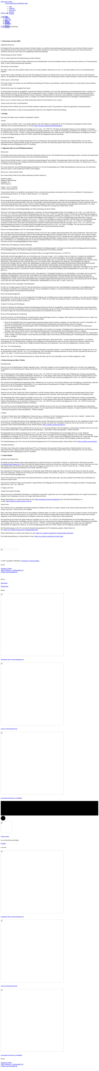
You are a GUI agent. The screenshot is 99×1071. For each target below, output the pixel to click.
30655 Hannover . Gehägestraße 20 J (12, 570)
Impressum (4, 583)
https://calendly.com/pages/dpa (87, 441)
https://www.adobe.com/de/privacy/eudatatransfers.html (21, 530)
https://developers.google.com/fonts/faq (47, 499)
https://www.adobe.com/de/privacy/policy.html (49, 536)
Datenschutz (4, 586)
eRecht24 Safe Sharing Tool (11, 464)
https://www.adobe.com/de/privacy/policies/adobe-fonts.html (54, 533)
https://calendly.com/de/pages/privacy (54, 424)
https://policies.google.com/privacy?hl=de (18, 501)
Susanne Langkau (6, 568)
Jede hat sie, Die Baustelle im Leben (9, 728)
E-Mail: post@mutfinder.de (9, 572)
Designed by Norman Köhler (30, 561)
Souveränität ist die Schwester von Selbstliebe (11, 798)
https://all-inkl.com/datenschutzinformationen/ (48, 126)
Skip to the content (6, 1)
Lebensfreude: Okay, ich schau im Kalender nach (12, 659)
